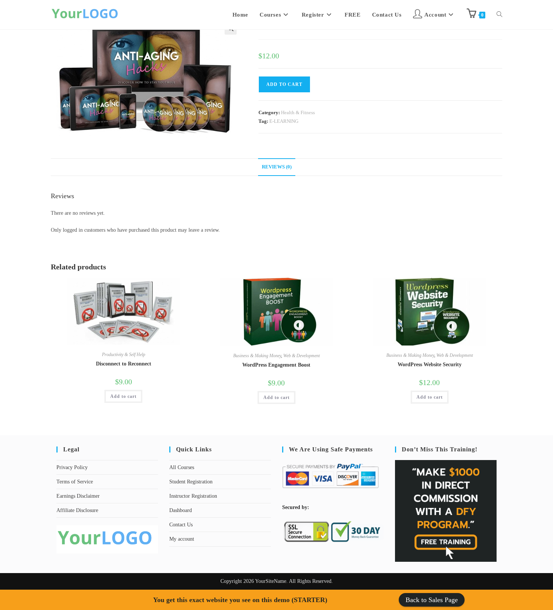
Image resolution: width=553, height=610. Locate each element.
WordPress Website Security (430, 364)
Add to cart (123, 396)
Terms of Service (74, 482)
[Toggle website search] (499, 15)
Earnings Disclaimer (78, 496)
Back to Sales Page (432, 600)
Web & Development (301, 355)
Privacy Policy (72, 467)
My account (181, 539)
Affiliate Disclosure (77, 510)
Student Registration (191, 482)
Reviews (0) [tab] (277, 167)
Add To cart (284, 84)
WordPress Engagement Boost (276, 365)
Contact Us (181, 524)
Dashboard (180, 510)
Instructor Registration (193, 496)
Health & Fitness (298, 112)
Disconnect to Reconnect (123, 364)
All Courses (181, 467)
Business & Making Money (257, 355)
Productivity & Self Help (123, 354)
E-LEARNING (283, 121)
